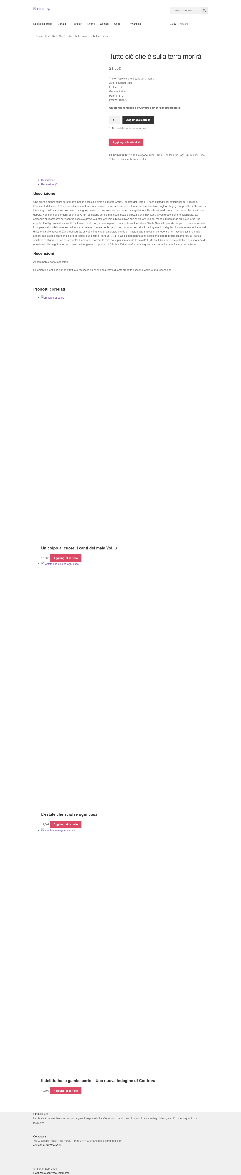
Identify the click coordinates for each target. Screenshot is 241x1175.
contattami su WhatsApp (47, 1145)
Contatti (104, 24)
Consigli (62, 24)
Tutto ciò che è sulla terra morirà (127, 159)
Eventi (91, 24)
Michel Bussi (197, 155)
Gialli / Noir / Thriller (62, 36)
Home (39, 36)
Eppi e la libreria (42, 24)
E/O (187, 155)
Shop (117, 24)
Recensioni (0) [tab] (49, 184)
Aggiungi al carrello (138, 120)
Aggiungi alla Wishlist (126, 142)
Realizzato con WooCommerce (51, 1173)
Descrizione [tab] (48, 180)
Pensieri (77, 24)
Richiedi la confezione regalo (128, 128)
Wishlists (135, 24)
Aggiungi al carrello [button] (66, 558)
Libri (47, 36)
